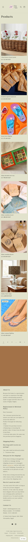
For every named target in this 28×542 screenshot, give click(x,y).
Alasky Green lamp (6, 294)
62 (20, 342)
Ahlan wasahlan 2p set (7, 215)
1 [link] (3, 342)
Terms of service (14, 538)
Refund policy (20, 533)
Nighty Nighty (13, 531)
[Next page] (24, 342)
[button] (3, 7)
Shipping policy (9, 535)
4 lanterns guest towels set (8, 96)
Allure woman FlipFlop (7, 333)
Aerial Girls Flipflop (6, 136)
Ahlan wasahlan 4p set (7, 254)
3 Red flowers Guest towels (8, 57)
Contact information (18, 535)
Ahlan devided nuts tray (8, 175)
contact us (10, 465)
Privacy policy (12, 533)
